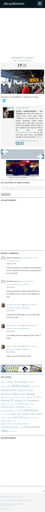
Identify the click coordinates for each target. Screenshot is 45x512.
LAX (19, 414)
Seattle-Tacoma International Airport (15, 424)
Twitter (2, 500)
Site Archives (4, 509)
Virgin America (13, 431)
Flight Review (30, 410)
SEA (9, 421)
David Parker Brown (14, 305)
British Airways (13, 404)
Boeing (30, 394)
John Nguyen (24, 60)
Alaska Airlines (9, 390)
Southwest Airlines (9, 427)
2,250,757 (32, 178)
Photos (26, 418)
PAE (9, 418)
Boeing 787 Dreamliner (27, 400)
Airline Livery (20, 386)
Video (4, 431)
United (21, 427)
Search (12, 496)
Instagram (18, 500)
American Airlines (10, 394)
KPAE (13, 414)
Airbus (31, 382)
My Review (4, 417)
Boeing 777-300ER (34, 397)
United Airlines (32, 427)
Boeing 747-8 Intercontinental (18, 397)
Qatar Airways (34, 417)
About (7, 496)
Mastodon (26, 500)
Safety (3, 421)
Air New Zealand (35, 386)
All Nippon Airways (25, 390)
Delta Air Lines (8, 407)
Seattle (14, 421)
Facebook (10, 500)
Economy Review (7, 411)
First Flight (18, 411)
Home (2, 496)
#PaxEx (10, 382)
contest (32, 404)
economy (28, 407)
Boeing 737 (5, 397)
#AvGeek (3, 382)
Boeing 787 (7, 400)
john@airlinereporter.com (24, 132)
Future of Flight (5, 414)
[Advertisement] (22, 33)
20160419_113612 (22, 58)
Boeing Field (4, 404)
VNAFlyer (39, 137)
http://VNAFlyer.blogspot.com (27, 141)
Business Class (23, 404)
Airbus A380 (5, 386)
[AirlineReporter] (22, 4)
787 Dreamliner (21, 382)
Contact (20, 496)
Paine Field (17, 417)
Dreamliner (20, 407)
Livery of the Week (32, 414)
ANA (23, 394)
